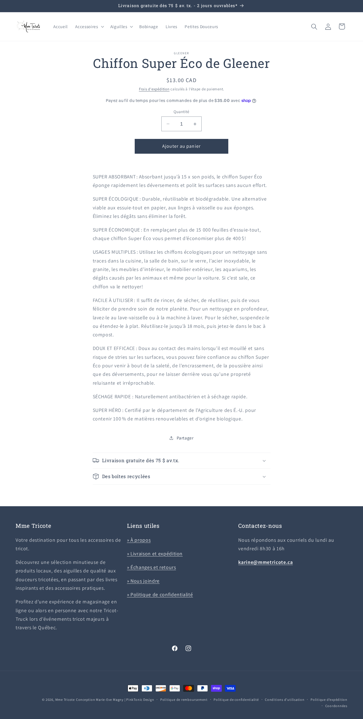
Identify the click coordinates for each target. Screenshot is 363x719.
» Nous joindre (143, 580)
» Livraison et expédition (155, 553)
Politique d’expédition (329, 699)
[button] (88, 26)
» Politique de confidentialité (160, 594)
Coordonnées (336, 705)
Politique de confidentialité (236, 699)
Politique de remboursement (184, 699)
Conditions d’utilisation (284, 699)
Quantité (181, 111)
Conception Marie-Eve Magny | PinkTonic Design (115, 699)
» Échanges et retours (151, 567)
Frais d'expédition (154, 89)
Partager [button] (185, 438)
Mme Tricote (65, 699)
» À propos (139, 540)
